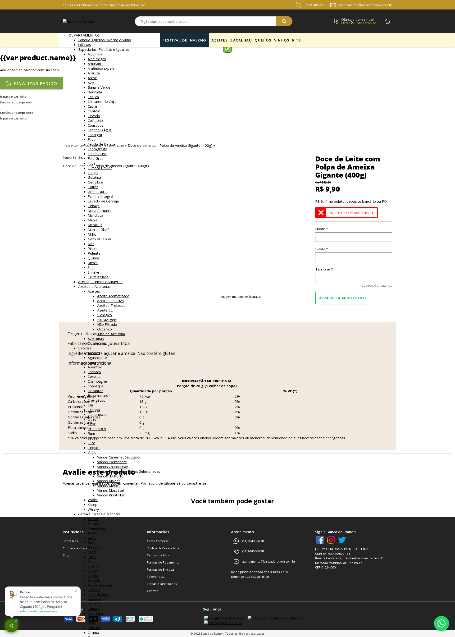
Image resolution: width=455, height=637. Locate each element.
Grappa (94, 409)
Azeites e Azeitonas (94, 286)
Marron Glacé (98, 229)
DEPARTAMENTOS (84, 35)
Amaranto (96, 63)
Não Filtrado (107, 324)
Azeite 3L (105, 310)
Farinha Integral (100, 196)
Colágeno (95, 120)
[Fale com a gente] (441, 623)
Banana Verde (99, 87)
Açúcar (93, 518)
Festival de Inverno (184, 40)
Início (66, 146)
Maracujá (95, 224)
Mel (91, 618)
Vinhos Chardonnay (112, 466)
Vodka (93, 499)
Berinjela (95, 92)
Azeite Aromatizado (113, 295)
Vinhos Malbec (108, 480)
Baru (91, 542)
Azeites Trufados (111, 305)
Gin (90, 405)
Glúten (93, 186)
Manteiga (95, 613)
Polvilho (94, 627)
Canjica (93, 96)
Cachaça (94, 371)
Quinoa (93, 258)
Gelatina (94, 177)
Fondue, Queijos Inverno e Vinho (104, 39)
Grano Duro (97, 191)
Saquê (93, 438)
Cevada (94, 115)
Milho (92, 234)
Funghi (93, 172)
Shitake (93, 272)
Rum (91, 433)
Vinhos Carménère (112, 461)
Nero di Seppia (100, 239)
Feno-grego (97, 149)
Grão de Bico (98, 594)
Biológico (104, 314)
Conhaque (96, 386)
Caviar (93, 106)
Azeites (94, 291)
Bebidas (84, 348)
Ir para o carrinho (13, 96)
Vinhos (281, 40)
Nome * (321, 228)
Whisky (93, 509)
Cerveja (94, 376)
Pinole (93, 248)
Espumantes (98, 395)
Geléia (93, 575)
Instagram (331, 540)
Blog (66, 555)
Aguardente (97, 357)
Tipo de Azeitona (111, 333)
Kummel (94, 599)
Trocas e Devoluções (162, 584)
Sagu (92, 267)
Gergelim (95, 580)
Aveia (92, 82)
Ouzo (92, 419)
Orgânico (104, 329)
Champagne (97, 381)
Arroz (92, 77)
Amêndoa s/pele (101, 68)
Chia (91, 561)
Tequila (94, 447)
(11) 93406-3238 (315, 5)
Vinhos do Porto (110, 476)
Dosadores (97, 343)
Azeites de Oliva (110, 300)
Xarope (94, 504)
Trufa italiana (98, 277)
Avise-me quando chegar (343, 298)
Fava (91, 139)
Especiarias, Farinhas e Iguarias (103, 49)
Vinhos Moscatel (110, 490)
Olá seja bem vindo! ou (358, 21)
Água (92, 362)
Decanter (95, 390)
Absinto (94, 352)
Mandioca (95, 215)
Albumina (95, 54)
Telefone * (324, 269)
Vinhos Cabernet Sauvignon (119, 457)
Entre (345, 23)
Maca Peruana (99, 210)
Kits (296, 40)
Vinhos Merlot (108, 485)
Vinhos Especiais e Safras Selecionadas (128, 471)
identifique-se (169, 483)
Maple (93, 220)
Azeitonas (96, 338)
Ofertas (84, 44)
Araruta (94, 73)
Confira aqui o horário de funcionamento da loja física (100, 5)
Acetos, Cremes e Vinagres (100, 281)
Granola (94, 589)
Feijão (92, 570)
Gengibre (95, 182)
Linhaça (94, 205)
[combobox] (213, 21)
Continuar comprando (16, 102)
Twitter (342, 540)
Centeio (94, 111)
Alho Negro (97, 58)
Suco (91, 442)
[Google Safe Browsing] (224, 618)
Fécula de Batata (101, 144)
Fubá (92, 163)
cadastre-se (366, 23)
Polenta (94, 253)
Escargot (95, 134)
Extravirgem (107, 319)
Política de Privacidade (163, 548)
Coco (92, 556)
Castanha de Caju (102, 101)
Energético (96, 400)
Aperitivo (95, 367)
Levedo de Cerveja (103, 201)
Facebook (320, 540)
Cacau (92, 552)
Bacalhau (241, 40)
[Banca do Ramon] (78, 21)
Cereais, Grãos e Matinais (99, 514)
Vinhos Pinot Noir (111, 495)
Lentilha (94, 604)
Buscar (284, 21)
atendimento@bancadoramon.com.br (365, 5)
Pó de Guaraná (100, 585)
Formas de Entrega (160, 569)
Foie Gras (95, 158)
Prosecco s (97, 428)
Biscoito (94, 547)
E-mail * (321, 249)
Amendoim (96, 528)
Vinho (92, 452)
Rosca (93, 262)
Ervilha (93, 566)
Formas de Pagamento (163, 562)
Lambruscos (98, 414)
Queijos (263, 40)
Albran (93, 523)
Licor (92, 424)
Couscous (95, 125)
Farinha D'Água (100, 130)
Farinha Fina (97, 153)
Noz (91, 243)
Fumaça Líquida (100, 167)
